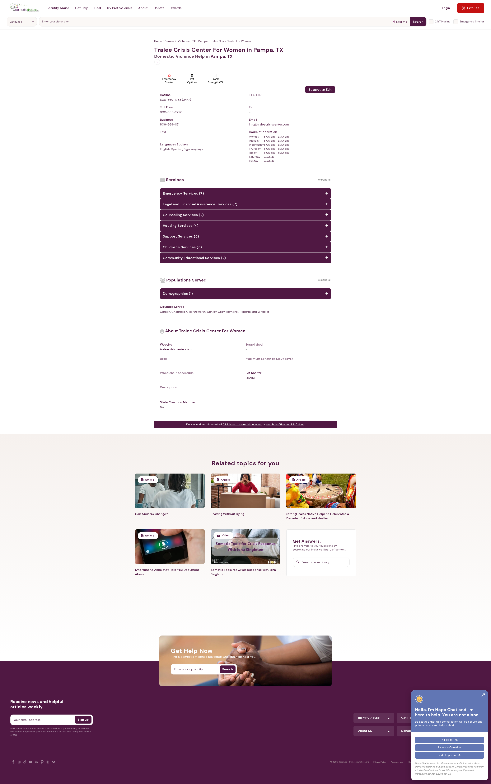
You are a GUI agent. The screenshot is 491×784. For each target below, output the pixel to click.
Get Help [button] (81, 8)
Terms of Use (397, 762)
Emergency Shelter (472, 21)
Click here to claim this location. (242, 424)
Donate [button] (159, 8)
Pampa (203, 41)
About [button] (142, 8)
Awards (176, 8)
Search (418, 22)
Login (446, 8)
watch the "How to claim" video (285, 424)
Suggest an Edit (320, 89)
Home (158, 41)
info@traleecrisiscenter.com (269, 124)
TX (194, 41)
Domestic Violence (177, 41)
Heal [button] (97, 8)
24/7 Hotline (442, 21)
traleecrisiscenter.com (175, 349)
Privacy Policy (379, 762)
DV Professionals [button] (119, 8)
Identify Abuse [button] (58, 8)
